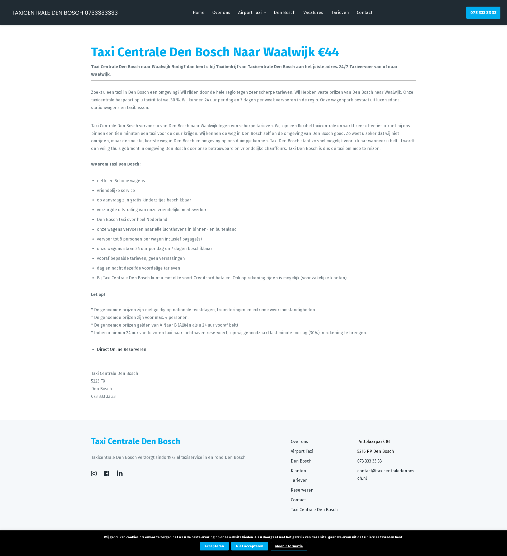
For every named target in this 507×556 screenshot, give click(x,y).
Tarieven (340, 12)
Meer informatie (289, 546)
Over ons (221, 12)
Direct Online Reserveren (121, 349)
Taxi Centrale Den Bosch (314, 509)
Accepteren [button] (214, 546)
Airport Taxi (250, 12)
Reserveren (302, 490)
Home (198, 12)
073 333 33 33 (483, 12)
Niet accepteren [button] (249, 546)
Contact (364, 12)
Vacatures (313, 12)
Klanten (298, 470)
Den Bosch (284, 12)
